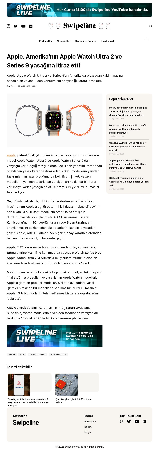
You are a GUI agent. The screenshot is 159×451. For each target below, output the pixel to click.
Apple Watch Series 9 (37, 354)
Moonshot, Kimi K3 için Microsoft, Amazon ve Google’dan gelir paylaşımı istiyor (128, 129)
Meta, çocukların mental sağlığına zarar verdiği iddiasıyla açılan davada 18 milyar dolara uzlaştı (128, 111)
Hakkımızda (108, 41)
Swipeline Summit (86, 41)
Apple (11, 155)
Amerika (12, 354)
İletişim (87, 432)
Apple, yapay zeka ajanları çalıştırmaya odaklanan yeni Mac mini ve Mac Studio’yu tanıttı (127, 164)
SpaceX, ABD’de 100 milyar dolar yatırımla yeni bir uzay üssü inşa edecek (127, 147)
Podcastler (45, 41)
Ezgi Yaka (10, 86)
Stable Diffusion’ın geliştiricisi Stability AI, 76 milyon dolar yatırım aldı (129, 182)
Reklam (88, 427)
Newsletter (64, 41)
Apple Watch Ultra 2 (58, 354)
